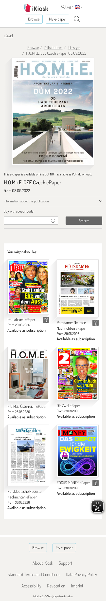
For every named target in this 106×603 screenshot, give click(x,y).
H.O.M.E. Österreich (27, 406)
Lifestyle (74, 47)
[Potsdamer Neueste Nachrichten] (78, 288)
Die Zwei (68, 405)
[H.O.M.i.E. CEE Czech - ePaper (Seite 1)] (53, 111)
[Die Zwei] (78, 373)
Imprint (77, 585)
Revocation (56, 585)
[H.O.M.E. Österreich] (28, 374)
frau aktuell (21, 319)
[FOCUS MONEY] (78, 451)
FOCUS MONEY (73, 482)
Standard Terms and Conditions (34, 574)
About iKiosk (43, 563)
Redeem (84, 220)
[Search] (76, 19)
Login (69, 6)
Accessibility (31, 585)
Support (65, 563)
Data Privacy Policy (81, 574)
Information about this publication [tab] (26, 201)
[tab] (53, 211)
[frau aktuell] (28, 286)
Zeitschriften (53, 47)
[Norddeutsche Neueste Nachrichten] (28, 455)
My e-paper (57, 19)
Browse (33, 19)
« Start (8, 35)
